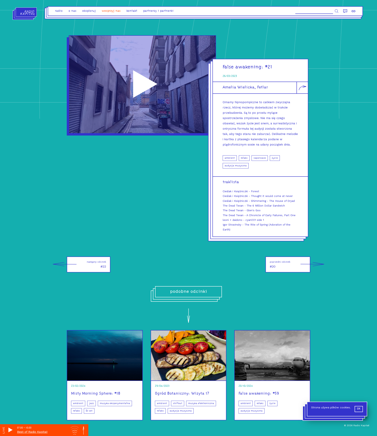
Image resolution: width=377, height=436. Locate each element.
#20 (280, 264)
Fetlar (262, 87)
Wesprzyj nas (111, 11)
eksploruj (89, 11)
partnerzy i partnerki (158, 11)
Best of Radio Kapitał (32, 432)
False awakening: (243, 67)
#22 (96, 264)
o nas (72, 11)
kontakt (131, 11)
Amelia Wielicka (238, 87)
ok (359, 409)
